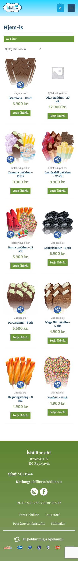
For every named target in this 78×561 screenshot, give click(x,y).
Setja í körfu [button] (20, 112)
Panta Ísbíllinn (29, 515)
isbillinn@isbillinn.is (46, 482)
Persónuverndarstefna (29, 523)
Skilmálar (58, 523)
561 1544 (25, 474)
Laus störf (52, 515)
